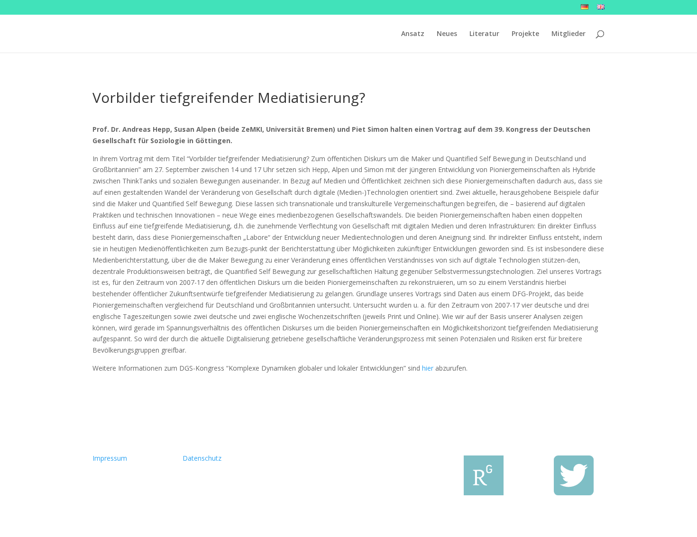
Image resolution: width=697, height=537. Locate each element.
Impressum (109, 458)
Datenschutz (202, 458)
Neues (447, 34)
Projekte (525, 34)
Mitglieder (568, 34)
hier (427, 368)
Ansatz (412, 34)
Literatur (484, 34)
